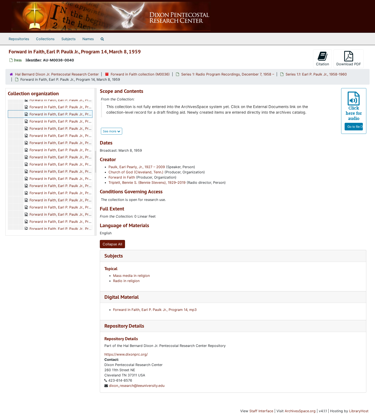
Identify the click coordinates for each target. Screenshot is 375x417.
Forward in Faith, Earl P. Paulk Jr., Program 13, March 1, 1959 (79, 107)
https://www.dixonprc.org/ (126, 354)
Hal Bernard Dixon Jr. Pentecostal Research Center (57, 74)
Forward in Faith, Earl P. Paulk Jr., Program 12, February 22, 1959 (83, 100)
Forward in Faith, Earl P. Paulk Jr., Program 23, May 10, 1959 (79, 178)
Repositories (19, 39)
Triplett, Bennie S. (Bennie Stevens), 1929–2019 (147, 182)
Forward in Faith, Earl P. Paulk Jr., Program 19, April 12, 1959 (79, 150)
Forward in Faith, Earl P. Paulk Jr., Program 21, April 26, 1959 (79, 164)
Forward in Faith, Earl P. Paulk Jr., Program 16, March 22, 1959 (80, 128)
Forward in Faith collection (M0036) (140, 74)
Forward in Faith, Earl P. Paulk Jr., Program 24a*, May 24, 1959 (81, 193)
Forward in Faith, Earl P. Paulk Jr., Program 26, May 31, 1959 (79, 207)
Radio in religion (126, 281)
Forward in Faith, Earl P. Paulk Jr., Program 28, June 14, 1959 (79, 221)
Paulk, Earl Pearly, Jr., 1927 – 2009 (137, 167)
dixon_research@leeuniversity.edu (136, 385)
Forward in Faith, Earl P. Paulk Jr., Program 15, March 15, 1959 (80, 121)
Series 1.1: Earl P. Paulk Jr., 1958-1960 (316, 74)
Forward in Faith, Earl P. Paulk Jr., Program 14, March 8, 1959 (79, 114)
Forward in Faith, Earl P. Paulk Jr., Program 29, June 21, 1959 (79, 229)
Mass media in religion (131, 275)
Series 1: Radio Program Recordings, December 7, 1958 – (227, 74)
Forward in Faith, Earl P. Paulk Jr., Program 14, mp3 (155, 309)
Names (88, 39)
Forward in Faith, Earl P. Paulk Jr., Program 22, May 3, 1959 (78, 171)
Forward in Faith (122, 177)
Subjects (68, 39)
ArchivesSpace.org (300, 411)
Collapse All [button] (112, 244)
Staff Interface (261, 411)
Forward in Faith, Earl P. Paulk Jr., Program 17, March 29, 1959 (80, 135)
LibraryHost (358, 411)
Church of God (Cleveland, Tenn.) (136, 172)
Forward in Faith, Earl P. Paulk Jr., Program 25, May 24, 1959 (79, 200)
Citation (322, 64)
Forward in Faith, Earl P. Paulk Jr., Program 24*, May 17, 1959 (79, 186)
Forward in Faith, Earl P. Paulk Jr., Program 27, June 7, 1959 (78, 214)
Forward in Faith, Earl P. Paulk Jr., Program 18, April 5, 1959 (78, 143)
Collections (45, 39)
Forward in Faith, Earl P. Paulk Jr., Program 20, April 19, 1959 (79, 157)
